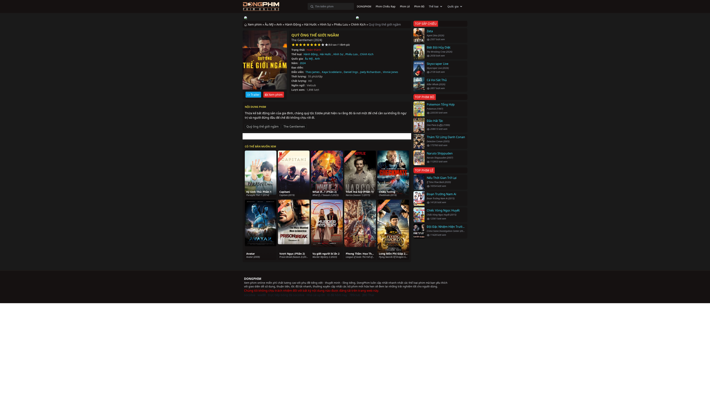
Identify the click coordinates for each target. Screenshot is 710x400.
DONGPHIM (252, 279)
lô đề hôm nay (337, 295)
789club (354, 295)
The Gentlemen (294, 126)
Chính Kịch (366, 54)
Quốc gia (453, 6)
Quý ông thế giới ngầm (315, 35)
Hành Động (311, 54)
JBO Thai (368, 295)
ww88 (262, 295)
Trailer (255, 95)
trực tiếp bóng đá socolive (286, 295)
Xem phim (275, 95)
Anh (317, 58)
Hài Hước (325, 54)
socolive (249, 295)
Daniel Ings (351, 72)
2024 (303, 63)
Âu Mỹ (309, 58)
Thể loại (434, 6)
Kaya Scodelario (332, 72)
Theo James (312, 72)
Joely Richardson (370, 72)
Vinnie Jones (390, 72)
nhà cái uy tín (316, 295)
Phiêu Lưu (351, 54)
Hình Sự (338, 54)
